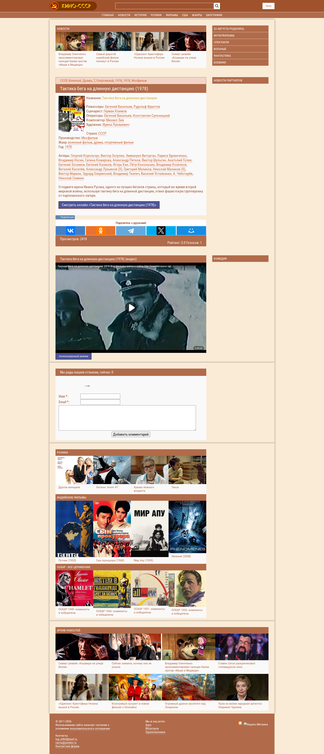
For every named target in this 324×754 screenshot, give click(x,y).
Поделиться (67, 217)
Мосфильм (139, 81)
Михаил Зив (115, 120)
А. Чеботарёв (183, 173)
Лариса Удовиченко (172, 155)
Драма (87, 81)
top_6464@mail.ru (66, 739)
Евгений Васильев (118, 106)
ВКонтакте (152, 728)
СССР (63, 81)
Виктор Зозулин (112, 155)
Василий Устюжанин (156, 173)
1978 (118, 81)
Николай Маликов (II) (169, 169)
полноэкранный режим (73, 356)
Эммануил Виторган (141, 155)
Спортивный (105, 81)
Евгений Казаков (99, 164)
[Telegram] (131, 230)
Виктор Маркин (69, 173)
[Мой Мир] (191, 230)
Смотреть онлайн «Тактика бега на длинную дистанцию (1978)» (109, 205)
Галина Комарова (98, 160)
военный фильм (80, 142)
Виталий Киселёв (71, 169)
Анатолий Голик (180, 160)
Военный (75, 81)
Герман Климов (115, 111)
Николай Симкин (71, 178)
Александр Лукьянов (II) (104, 169)
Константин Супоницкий (151, 115)
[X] (161, 230)
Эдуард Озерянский (97, 173)
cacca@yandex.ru (66, 742)
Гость (268, 5)
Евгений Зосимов (71, 164)
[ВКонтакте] (70, 230)
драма (98, 142)
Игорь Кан (120, 164)
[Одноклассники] (100, 230)
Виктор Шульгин (154, 160)
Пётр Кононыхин (142, 164)
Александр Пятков (126, 160)
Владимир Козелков (171, 164)
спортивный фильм (119, 142)
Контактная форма (67, 746)
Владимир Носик (71, 160)
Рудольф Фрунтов (147, 106)
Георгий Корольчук (85, 155)
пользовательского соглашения (90, 728)
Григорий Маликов (138, 169)
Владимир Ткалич (126, 173)
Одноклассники (155, 732)
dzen (148, 725)
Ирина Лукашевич (116, 124)
